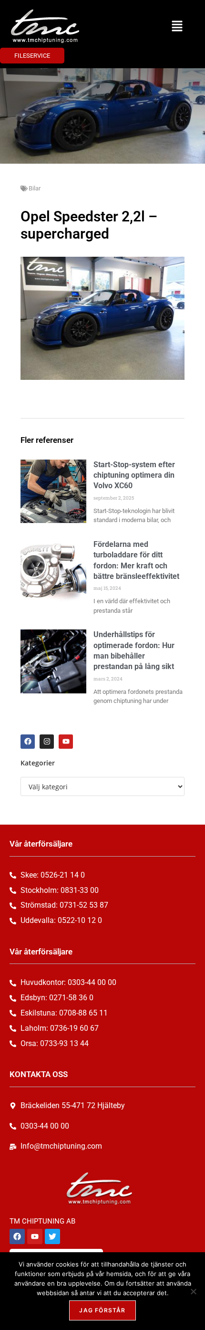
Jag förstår (102, 1310)
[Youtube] (66, 741)
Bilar (35, 188)
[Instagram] (47, 741)
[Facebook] (27, 741)
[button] (176, 26)
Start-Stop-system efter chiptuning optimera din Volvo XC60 (134, 475)
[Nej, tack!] (193, 1291)
